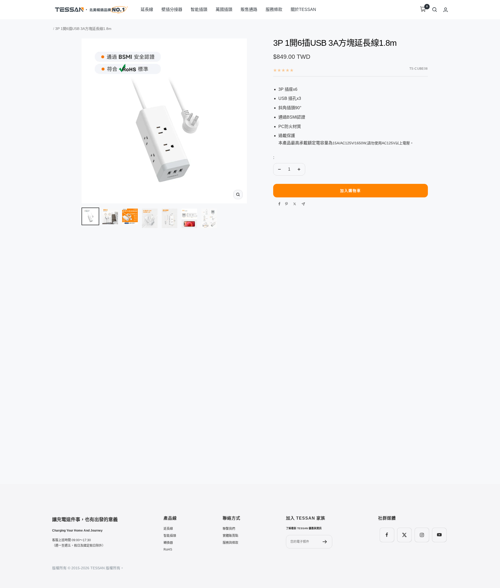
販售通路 (249, 9)
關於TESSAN (303, 9)
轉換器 (168, 543)
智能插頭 (199, 9)
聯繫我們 (229, 529)
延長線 (147, 9)
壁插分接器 (171, 9)
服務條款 (274, 9)
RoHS (168, 549)
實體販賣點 (230, 536)
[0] (423, 9)
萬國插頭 (224, 9)
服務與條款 (230, 543)
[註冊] (325, 542)
